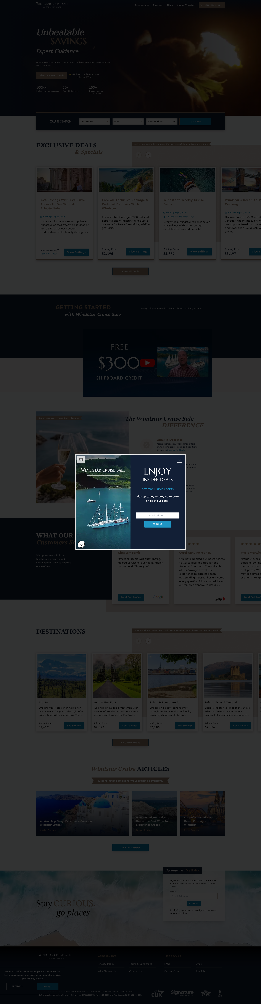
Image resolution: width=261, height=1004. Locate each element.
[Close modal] (179, 460)
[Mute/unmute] (81, 544)
